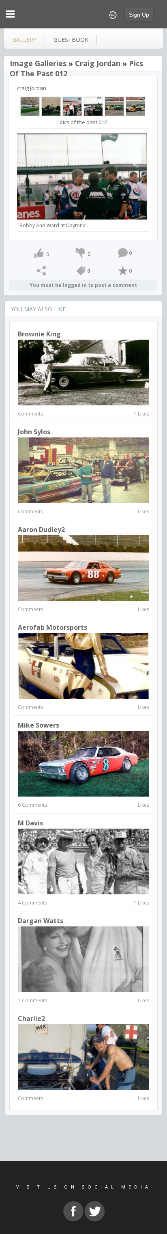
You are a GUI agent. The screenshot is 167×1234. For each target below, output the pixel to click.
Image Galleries (38, 63)
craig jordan (97, 63)
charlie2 (31, 1018)
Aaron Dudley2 (41, 529)
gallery (24, 39)
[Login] (113, 14)
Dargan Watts (40, 920)
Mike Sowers (38, 725)
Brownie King (39, 333)
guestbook (71, 39)
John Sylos (34, 431)
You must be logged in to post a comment (83, 285)
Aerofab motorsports (52, 627)
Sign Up (139, 14)
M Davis (30, 822)
